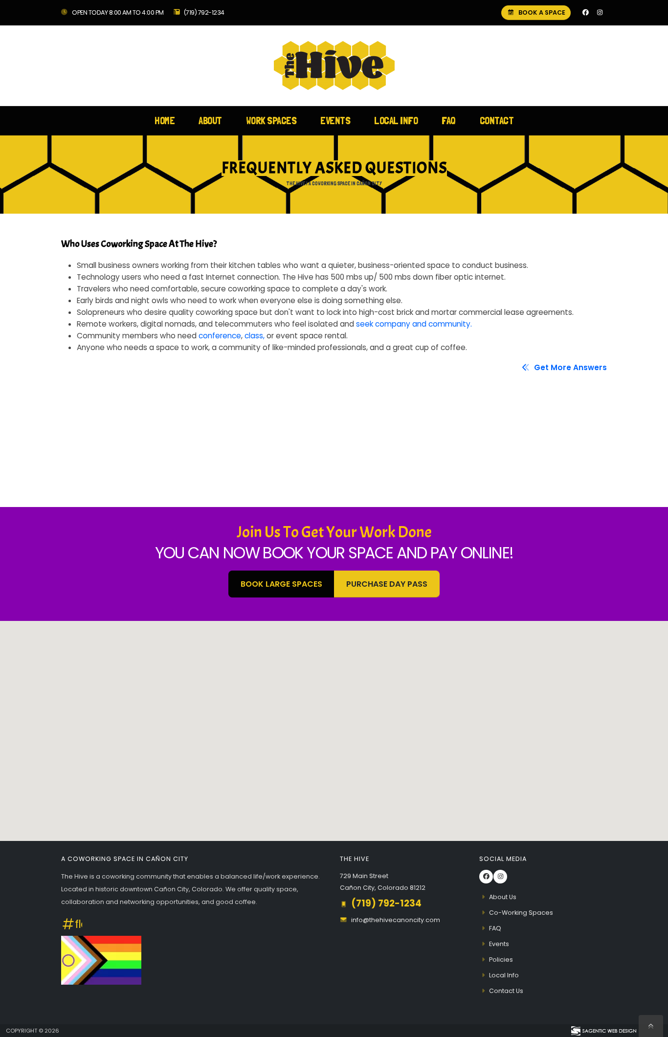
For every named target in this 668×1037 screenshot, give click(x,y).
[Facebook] (585, 13)
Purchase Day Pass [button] (386, 584)
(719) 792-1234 (203, 12)
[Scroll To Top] (651, 1026)
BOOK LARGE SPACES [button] (281, 584)
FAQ (449, 120)
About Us (502, 897)
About (210, 120)
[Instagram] (599, 13)
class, (255, 336)
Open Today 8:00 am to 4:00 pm (117, 12)
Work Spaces (271, 120)
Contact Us (506, 991)
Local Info (396, 120)
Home (165, 120)
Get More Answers (569, 367)
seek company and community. (414, 324)
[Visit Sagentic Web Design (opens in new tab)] (603, 1030)
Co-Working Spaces (521, 912)
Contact (497, 120)
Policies (501, 959)
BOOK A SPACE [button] (541, 12)
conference (220, 336)
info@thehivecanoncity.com (395, 920)
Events (335, 120)
